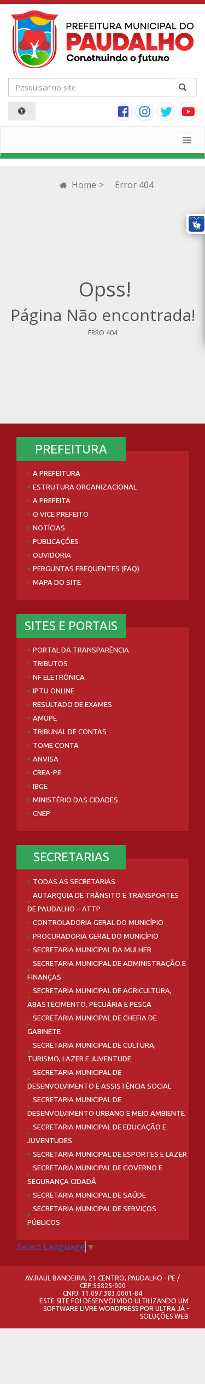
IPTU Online (53, 690)
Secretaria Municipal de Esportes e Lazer (110, 1154)
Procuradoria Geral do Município (96, 936)
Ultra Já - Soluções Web (164, 1312)
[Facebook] (124, 113)
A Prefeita (52, 500)
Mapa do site (57, 582)
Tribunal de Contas (70, 731)
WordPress (118, 1308)
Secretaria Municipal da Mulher (92, 949)
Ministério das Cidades (75, 799)
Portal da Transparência (81, 650)
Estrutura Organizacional (85, 487)
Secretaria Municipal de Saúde (89, 1195)
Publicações (56, 541)
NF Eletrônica (59, 677)
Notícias (49, 527)
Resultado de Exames (72, 704)
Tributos (50, 663)
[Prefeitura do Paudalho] (102, 39)
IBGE (40, 786)
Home (82, 185)
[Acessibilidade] (22, 111)
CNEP (41, 813)
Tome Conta (56, 745)
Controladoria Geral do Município (98, 922)
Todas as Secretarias (74, 881)
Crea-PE (47, 772)
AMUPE (45, 718)
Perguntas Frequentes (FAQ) (86, 568)
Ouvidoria (52, 555)
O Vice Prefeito (61, 514)
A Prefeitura (56, 473)
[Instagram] (145, 113)
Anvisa (45, 759)
